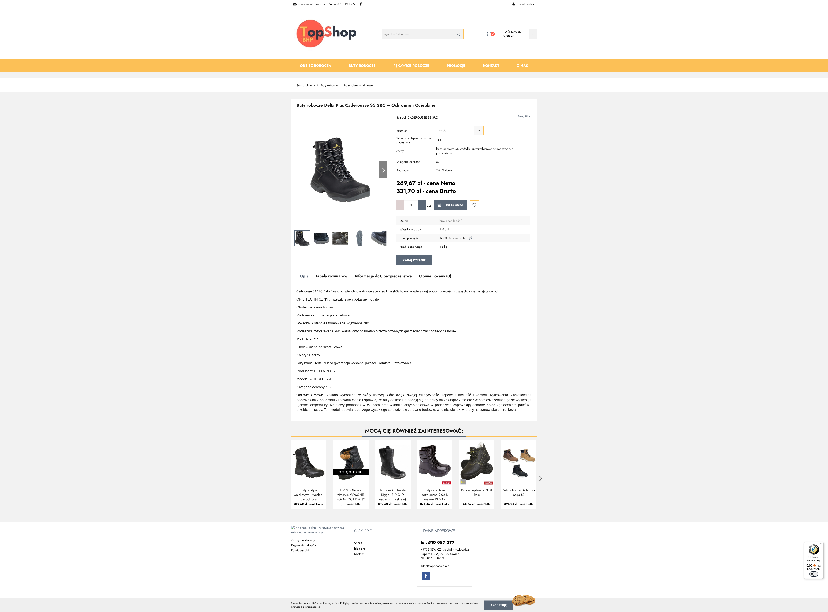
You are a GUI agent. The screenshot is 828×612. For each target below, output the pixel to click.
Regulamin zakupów (304, 545)
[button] (363, 531)
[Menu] (821, 544)
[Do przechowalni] (474, 205)
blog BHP (360, 548)
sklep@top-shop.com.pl (311, 4)
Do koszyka (454, 205)
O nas (522, 65)
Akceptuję (498, 605)
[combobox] (460, 130)
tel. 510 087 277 (438, 542)
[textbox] (456, 130)
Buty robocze (362, 65)
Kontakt (491, 65)
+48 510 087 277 (344, 4)
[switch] (813, 574)
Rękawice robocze (411, 65)
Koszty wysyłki (300, 550)
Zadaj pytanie (414, 260)
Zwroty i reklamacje (303, 540)
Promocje (456, 65)
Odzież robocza (315, 65)
